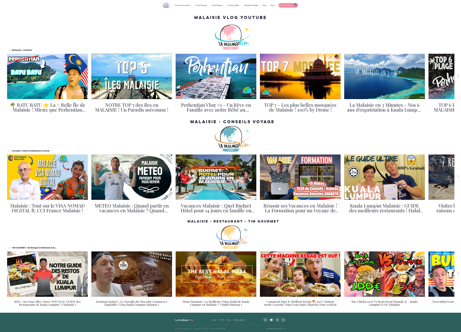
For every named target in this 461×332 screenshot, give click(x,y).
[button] (20, 50)
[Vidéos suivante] (457, 76)
